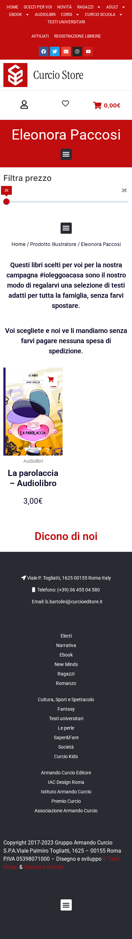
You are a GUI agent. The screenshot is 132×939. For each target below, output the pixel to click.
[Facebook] (43, 51)
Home (12, 7)
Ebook (15, 14)
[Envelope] (66, 51)
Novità (64, 7)
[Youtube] (88, 51)
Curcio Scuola (100, 14)
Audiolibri (45, 14)
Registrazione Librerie (77, 36)
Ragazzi (85, 7)
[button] (24, 105)
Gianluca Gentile (43, 867)
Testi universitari (66, 22)
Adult (112, 7)
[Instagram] (77, 51)
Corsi (66, 14)
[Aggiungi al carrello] (51, 379)
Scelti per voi (38, 7)
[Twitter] (55, 51)
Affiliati (40, 36)
